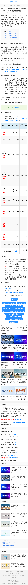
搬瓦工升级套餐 (9, 306)
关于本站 (20, 581)
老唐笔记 (11, 571)
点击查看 (14, 251)
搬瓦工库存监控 (19, 573)
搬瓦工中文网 (8, 573)
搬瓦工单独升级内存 (19, 308)
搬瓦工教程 (9, 316)
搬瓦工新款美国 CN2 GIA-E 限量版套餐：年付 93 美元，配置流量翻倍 (21, 329)
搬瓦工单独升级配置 (9, 314)
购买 (15, 434)
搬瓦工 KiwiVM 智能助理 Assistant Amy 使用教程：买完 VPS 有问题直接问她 (20, 381)
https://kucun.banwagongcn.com (14, 292)
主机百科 (14, 577)
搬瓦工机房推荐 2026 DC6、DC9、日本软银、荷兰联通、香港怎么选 (20, 398)
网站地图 (16, 580)
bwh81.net (18, 107)
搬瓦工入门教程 (11, 303)
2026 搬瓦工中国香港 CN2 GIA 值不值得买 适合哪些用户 (7, 398)
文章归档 (11, 581)
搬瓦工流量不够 (9, 319)
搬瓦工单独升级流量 (8, 311)
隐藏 (10, 31)
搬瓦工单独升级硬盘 (19, 311)
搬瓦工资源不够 (18, 319)
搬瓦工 (4, 303)
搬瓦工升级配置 (18, 306)
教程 (14, 5)
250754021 (8, 288)
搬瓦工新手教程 (17, 316)
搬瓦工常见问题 (19, 314)
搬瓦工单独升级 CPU (8, 308)
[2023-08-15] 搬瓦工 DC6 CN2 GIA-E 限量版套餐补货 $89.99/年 (6, 329)
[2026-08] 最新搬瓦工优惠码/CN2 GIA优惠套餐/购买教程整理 (7, 347)
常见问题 (18, 5)
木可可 (13, 573)
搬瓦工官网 (17, 571)
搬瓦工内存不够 (21, 303)
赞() (14, 299)
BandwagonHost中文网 (16, 575)
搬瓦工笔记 (14, 2)
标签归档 (15, 581)
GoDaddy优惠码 (6, 575)
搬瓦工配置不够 (13, 322)
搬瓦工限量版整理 (13, 458)
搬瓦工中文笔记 (9, 5)
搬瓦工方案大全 (11, 455)
